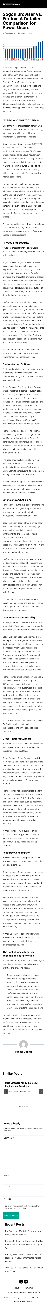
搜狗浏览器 (36, 144)
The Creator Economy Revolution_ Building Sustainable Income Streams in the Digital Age (24, 1244)
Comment (9, 1138)
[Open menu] (42, 4)
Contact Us (28, 1288)
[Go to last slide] (6, 1091)
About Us (18, 1288)
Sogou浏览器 (27, 387)
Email (7, 1187)
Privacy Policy (34, 1293)
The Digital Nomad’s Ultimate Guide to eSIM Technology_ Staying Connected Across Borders (24, 1258)
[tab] (19, 1106)
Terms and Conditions (16, 1293)
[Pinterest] (26, 1282)
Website (7, 1199)
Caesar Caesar (10, 33)
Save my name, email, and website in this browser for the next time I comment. (22, 1207)
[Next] (41, 1091)
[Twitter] (21, 1282)
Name (7, 1175)
